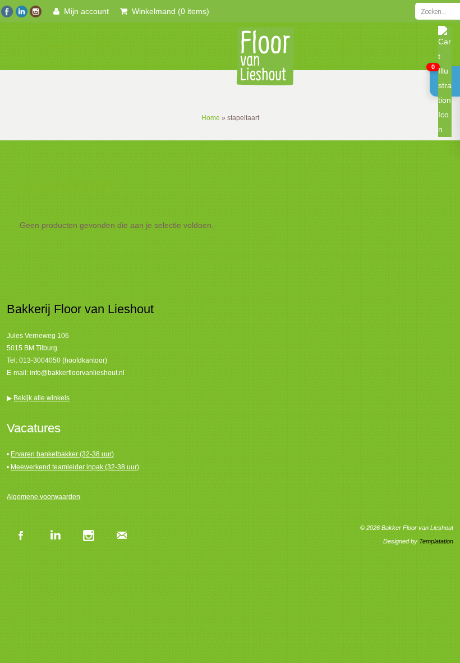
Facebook (21, 535)
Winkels (107, 47)
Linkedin (54, 535)
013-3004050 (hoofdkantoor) (63, 360)
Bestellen (62, 47)
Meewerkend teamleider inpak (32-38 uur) (75, 467)
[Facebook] (7, 10)
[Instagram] (35, 10)
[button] (445, 81)
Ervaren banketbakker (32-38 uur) (62, 454)
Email (122, 535)
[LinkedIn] (21, 10)
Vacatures (152, 47)
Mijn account (84, 11)
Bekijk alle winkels (41, 398)
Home (18, 47)
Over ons (354, 47)
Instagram (88, 535)
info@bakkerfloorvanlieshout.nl (77, 373)
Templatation (436, 541)
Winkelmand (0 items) (168, 11)
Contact (399, 47)
